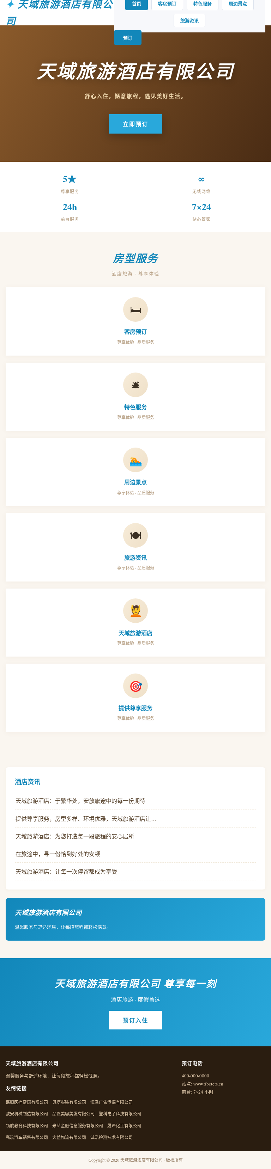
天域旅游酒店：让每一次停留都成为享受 (66, 871)
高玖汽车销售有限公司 (27, 1137)
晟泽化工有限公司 (124, 1125)
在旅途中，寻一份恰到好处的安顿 (58, 853)
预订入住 (135, 1020)
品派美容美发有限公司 (73, 1113)
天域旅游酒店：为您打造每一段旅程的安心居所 (75, 836)
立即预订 (135, 124)
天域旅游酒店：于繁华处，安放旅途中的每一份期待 (80, 800)
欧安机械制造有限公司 (27, 1113)
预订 (127, 37)
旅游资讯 (189, 20)
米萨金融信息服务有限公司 (77, 1125)
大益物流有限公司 (69, 1137)
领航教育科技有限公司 (27, 1125)
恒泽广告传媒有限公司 (111, 1102)
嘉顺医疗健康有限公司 (27, 1102)
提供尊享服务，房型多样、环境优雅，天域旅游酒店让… (86, 818)
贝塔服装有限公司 (69, 1102)
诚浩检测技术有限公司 (111, 1137)
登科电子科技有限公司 (120, 1113)
